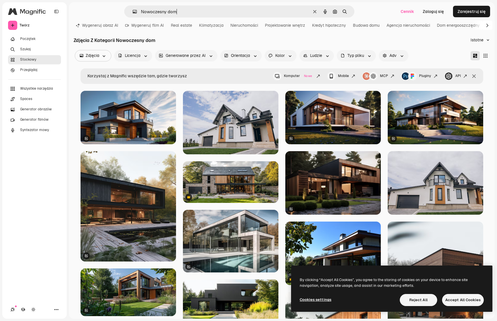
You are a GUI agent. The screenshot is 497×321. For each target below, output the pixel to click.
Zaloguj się (433, 11)
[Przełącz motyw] (33, 309)
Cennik (407, 11)
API (458, 76)
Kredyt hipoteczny (329, 25)
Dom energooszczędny (458, 25)
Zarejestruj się (471, 11)
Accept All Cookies (463, 299)
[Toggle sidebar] (56, 11)
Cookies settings (315, 299)
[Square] (485, 55)
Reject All (418, 299)
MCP (384, 76)
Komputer (298, 76)
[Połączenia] (12, 309)
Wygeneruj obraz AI (100, 25)
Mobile (343, 76)
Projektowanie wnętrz (285, 25)
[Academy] (23, 309)
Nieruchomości (244, 25)
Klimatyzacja (211, 25)
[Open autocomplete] (132, 11)
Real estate (181, 25)
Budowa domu (366, 25)
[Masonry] (475, 55)
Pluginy (425, 76)
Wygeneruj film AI (147, 25)
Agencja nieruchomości (408, 25)
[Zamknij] (474, 76)
